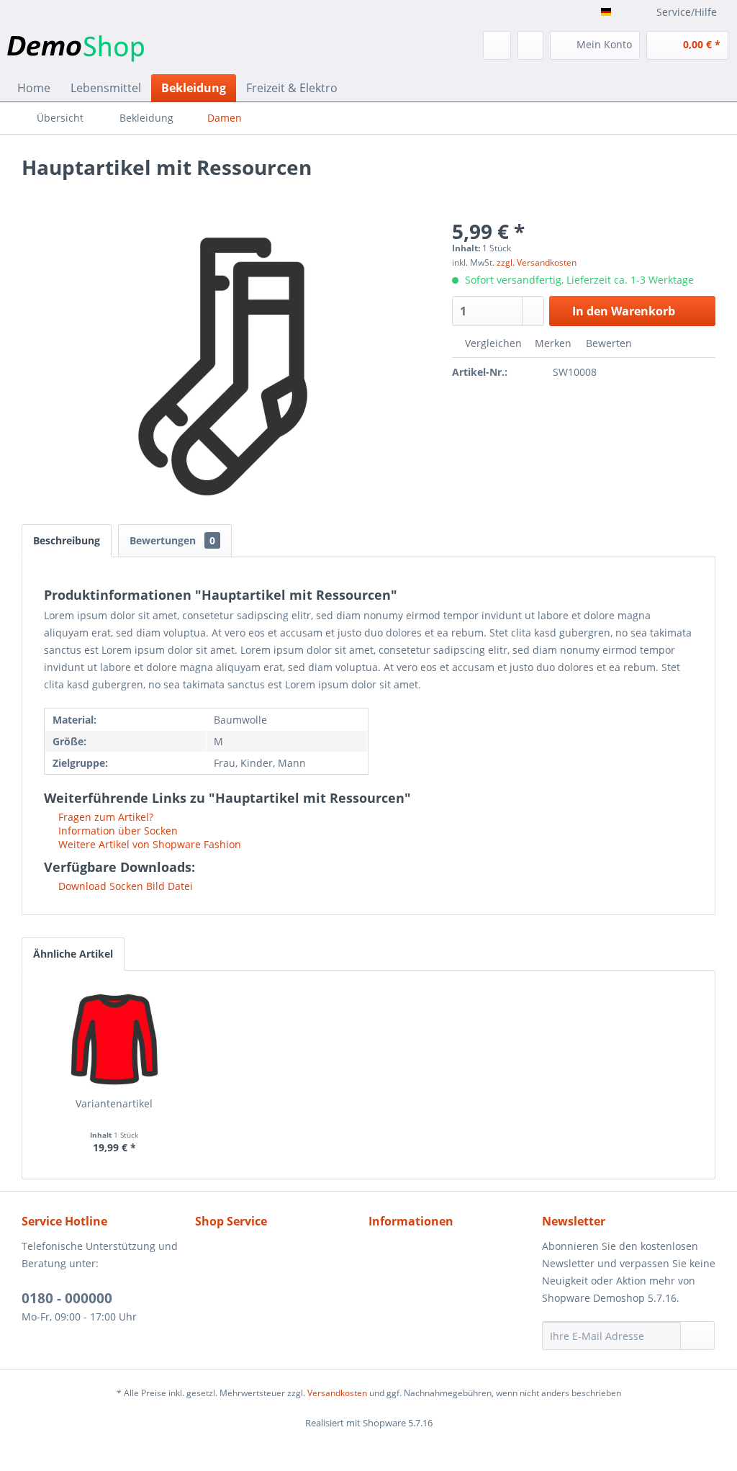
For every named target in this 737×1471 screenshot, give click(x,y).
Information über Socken (116, 830)
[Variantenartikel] (114, 1039)
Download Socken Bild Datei (124, 886)
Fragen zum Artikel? (104, 817)
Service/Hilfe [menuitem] (687, 12)
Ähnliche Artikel (73, 954)
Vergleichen (492, 343)
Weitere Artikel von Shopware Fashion (148, 844)
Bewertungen (172, 540)
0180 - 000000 (67, 1298)
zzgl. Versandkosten (537, 262)
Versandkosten (337, 1393)
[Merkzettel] (530, 45)
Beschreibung (66, 540)
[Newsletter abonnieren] (697, 1335)
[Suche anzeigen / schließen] (497, 45)
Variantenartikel (114, 1103)
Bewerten (607, 343)
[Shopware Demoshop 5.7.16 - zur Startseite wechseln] (75, 49)
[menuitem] (407, 45)
